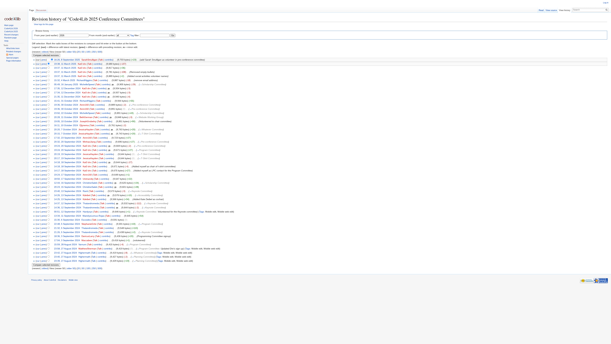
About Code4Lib (50, 280)
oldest (45, 51)
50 (83, 51)
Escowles (86, 220)
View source (551, 10)
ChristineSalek (90, 183)
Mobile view (73, 280)
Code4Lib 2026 (11, 28)
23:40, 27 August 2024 (65, 256)
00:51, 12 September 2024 (67, 211)
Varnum (82, 244)
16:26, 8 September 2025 (67, 59)
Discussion (41, 10)
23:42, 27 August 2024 (65, 252)
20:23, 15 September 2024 (67, 187)
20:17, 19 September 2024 (67, 158)
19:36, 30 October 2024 (66, 105)
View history (564, 10)
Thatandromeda (91, 203)
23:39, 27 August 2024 (65, 261)
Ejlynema (84, 125)
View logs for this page (43, 24)
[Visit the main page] (12, 19)
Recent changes (11, 35)
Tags (201, 211)
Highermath (84, 252)
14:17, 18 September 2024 (67, 170)
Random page (10, 38)
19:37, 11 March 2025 (65, 68)
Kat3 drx (82, 64)
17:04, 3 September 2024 (67, 240)
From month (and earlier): (102, 35)
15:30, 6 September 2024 (67, 220)
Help (6, 41)
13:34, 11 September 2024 (67, 216)
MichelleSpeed (87, 84)
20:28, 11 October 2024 (66, 117)
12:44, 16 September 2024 (67, 183)
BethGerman (86, 117)
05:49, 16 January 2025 (66, 84)
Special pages (12, 58)
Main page (9, 25)
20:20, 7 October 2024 (65, 129)
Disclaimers (62, 280)
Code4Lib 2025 (11, 31)
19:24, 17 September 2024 (67, 174)
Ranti (85, 191)
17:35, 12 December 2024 (67, 88)
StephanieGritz (88, 224)
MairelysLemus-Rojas (93, 216)
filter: (134, 35)
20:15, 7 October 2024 (65, 133)
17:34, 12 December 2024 (67, 92)
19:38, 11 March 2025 (65, 64)
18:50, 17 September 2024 (67, 179)
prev (44, 59)
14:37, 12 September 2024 (67, 203)
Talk (101, 59)
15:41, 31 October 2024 (66, 101)
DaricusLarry (87, 236)
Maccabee (86, 240)
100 (88, 51)
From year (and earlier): (46, 35)
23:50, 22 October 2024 (66, 113)
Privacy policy (36, 280)
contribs (109, 59)
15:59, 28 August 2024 (65, 244)
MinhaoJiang (89, 141)
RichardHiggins (84, 80)
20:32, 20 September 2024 (67, 141)
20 (78, 51)
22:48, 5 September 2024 (67, 224)
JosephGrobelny (88, 121)
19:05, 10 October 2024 (66, 121)
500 (100, 51)
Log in (605, 3)
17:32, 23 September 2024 (67, 137)
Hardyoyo (87, 211)
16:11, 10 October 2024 (66, 125)
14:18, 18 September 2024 (67, 162)
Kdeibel (86, 195)
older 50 (71, 51)
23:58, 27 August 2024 (65, 248)
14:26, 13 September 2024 (67, 195)
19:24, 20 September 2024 (67, 146)
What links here (13, 48)
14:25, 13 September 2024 (67, 199)
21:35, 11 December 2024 (67, 96)
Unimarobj (88, 179)
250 (94, 51)
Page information (13, 61)
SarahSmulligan (89, 59)
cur (38, 64)
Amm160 (84, 105)
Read (541, 10)
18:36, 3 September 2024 (67, 236)
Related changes (13, 51)
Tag (132, 35)
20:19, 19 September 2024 (67, 154)
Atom (11, 55)
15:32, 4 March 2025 (64, 80)
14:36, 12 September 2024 (67, 207)
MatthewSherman (87, 248)
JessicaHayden (86, 129)
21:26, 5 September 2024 (67, 232)
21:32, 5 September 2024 (67, 228)
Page (31, 10)
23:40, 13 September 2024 (67, 191)
